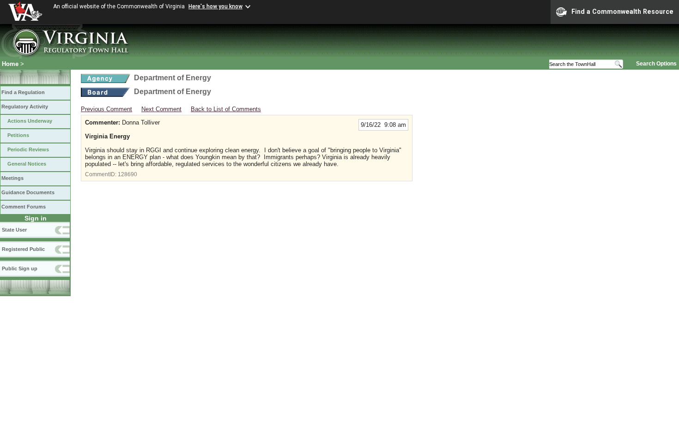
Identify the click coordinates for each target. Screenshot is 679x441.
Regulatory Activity (24, 106)
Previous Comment (106, 109)
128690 (127, 174)
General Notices (26, 164)
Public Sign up (19, 268)
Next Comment (161, 109)
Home (10, 63)
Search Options (656, 63)
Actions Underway (29, 121)
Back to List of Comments (226, 109)
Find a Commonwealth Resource (622, 11)
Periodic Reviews (28, 149)
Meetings (12, 178)
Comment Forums (23, 206)
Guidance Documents (28, 192)
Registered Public (23, 249)
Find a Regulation (23, 92)
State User (14, 229)
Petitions (18, 135)
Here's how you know (215, 6)
